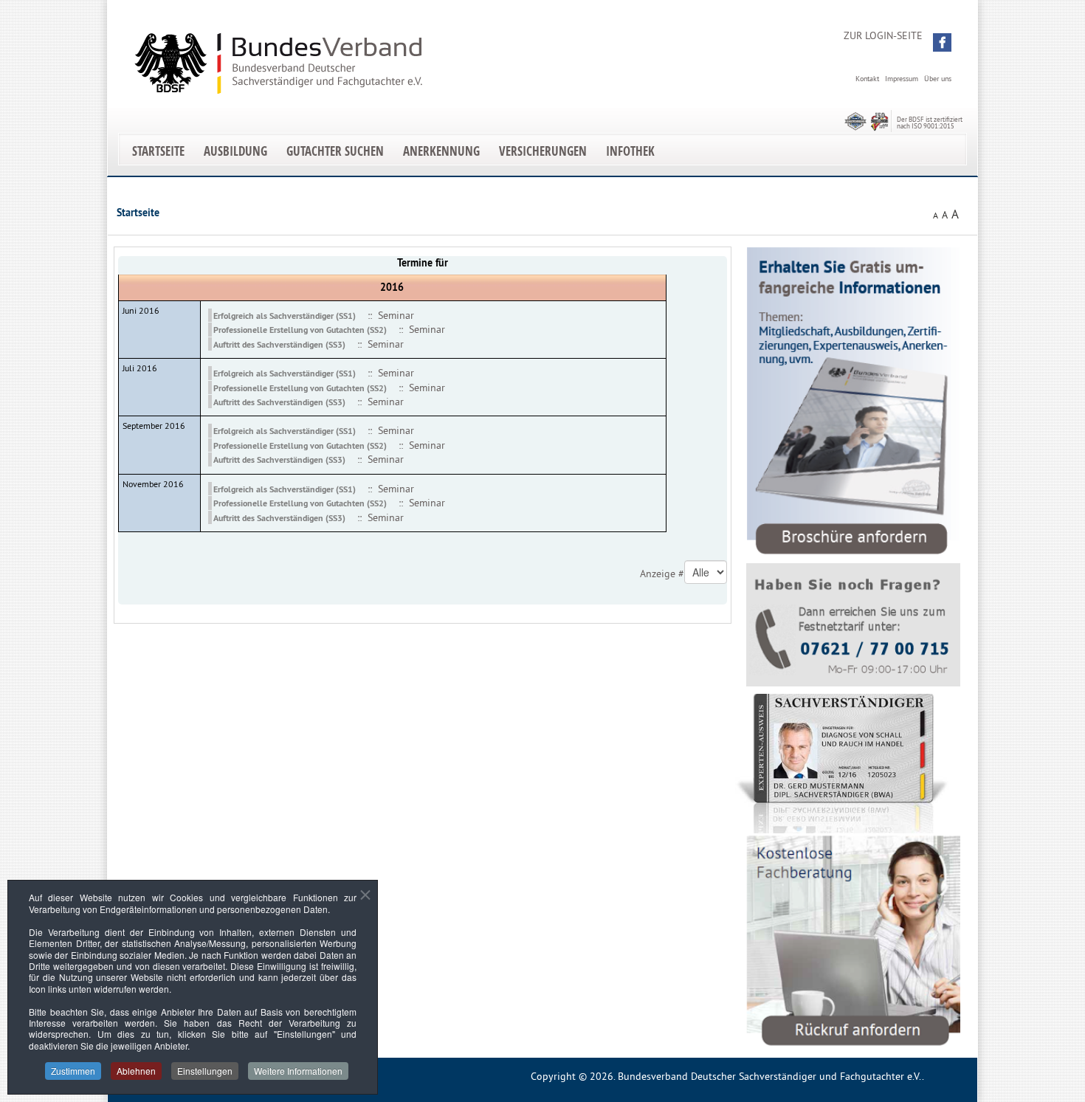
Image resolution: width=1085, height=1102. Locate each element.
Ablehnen (136, 1070)
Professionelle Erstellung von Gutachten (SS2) (300, 330)
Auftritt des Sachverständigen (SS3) (279, 345)
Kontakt (867, 78)
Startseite (158, 150)
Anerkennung (441, 150)
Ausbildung (235, 150)
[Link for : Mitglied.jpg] (842, 763)
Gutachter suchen (335, 150)
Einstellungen (204, 1070)
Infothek (630, 150)
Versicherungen (543, 150)
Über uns (937, 78)
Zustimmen (73, 1070)
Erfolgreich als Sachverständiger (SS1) (284, 316)
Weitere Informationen (298, 1070)
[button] (942, 42)
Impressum (901, 78)
